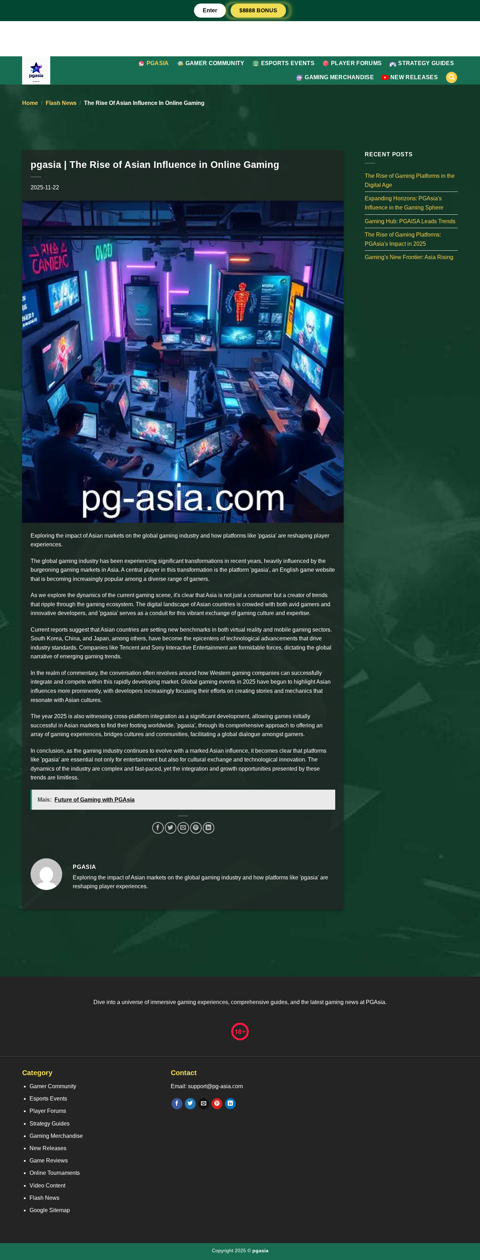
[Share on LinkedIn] (208, 828)
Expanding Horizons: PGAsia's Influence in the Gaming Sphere (404, 203)
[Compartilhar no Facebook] (158, 828)
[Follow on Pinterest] (217, 1103)
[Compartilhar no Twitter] (170, 828)
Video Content (47, 1186)
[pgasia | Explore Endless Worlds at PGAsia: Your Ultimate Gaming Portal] (50, 70)
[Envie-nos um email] (203, 1103)
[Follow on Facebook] (176, 1103)
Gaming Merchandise (339, 77)
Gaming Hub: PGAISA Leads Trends (410, 221)
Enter (210, 10)
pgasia (158, 63)
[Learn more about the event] (240, 38)
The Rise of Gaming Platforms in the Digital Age (410, 180)
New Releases (414, 77)
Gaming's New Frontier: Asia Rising (409, 257)
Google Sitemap (50, 1210)
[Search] (451, 77)
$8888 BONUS (258, 10)
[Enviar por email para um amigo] (183, 828)
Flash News (61, 103)
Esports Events (287, 63)
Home (30, 103)
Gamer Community (215, 63)
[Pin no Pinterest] (196, 828)
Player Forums (356, 63)
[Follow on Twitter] (190, 1103)
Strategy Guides (426, 63)
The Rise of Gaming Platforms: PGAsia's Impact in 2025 (403, 239)
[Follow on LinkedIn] (230, 1103)
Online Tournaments (55, 1173)
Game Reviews (49, 1161)
